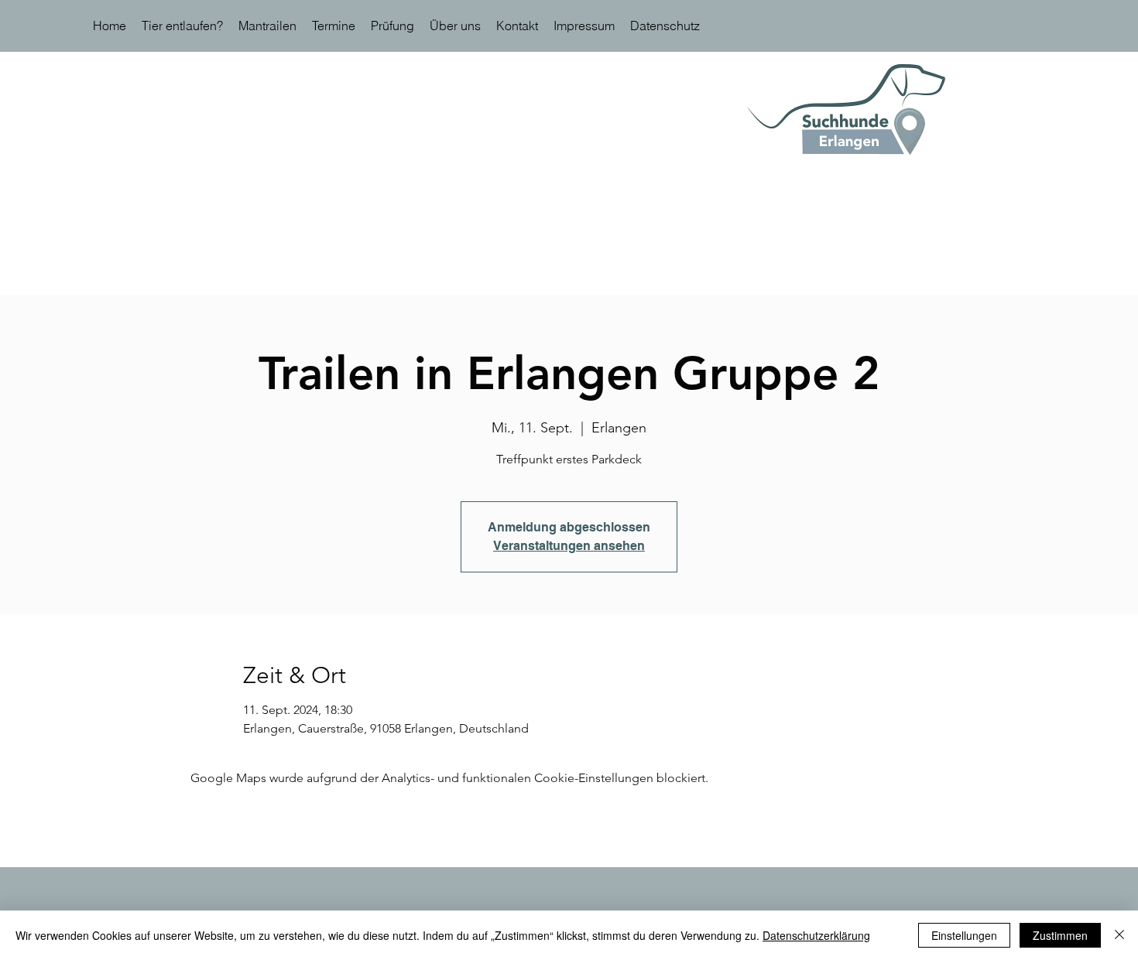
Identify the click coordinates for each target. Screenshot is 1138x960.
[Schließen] (1119, 935)
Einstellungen (964, 935)
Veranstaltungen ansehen (569, 545)
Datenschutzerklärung (816, 935)
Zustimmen (1060, 935)
